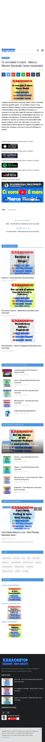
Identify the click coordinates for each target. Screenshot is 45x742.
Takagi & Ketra (19, 567)
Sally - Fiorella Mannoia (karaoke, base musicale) (22, 224)
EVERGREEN (5, 58)
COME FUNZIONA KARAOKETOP (25, 411)
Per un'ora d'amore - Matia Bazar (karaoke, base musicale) (20, 312)
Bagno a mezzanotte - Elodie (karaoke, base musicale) (28, 699)
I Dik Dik (17, 571)
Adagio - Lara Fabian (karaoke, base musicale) (26, 468)
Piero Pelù (36, 558)
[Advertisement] (22, 23)
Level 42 (38, 562)
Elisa (28, 558)
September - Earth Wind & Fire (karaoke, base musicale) (27, 489)
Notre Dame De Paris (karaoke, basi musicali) (26, 392)
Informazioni (6, 737)
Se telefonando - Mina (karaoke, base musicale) (22, 231)
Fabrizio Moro (6, 558)
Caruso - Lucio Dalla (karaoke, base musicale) (26, 458)
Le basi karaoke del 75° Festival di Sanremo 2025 (25, 371)
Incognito (25, 571)
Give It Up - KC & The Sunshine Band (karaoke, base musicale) (28, 680)
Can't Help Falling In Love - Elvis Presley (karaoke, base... (20, 533)
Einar (23, 558)
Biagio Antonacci (7, 571)
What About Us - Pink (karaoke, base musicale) (26, 402)
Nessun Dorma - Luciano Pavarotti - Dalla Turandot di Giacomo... (28, 478)
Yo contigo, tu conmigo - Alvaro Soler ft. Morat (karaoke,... (28, 690)
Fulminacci (30, 567)
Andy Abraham (16, 562)
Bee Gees (5, 562)
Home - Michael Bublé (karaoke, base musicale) (27, 381)
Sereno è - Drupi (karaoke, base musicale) (18, 278)
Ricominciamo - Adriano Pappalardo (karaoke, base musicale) (21, 347)
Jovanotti (16, 558)
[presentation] (36, 509)
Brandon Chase (28, 562)
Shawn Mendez (7, 567)
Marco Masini (12, 210)
